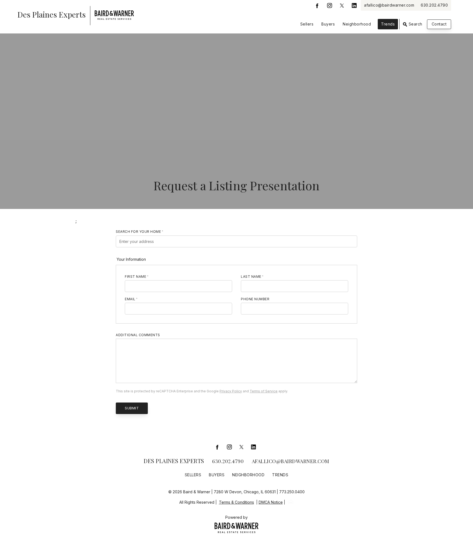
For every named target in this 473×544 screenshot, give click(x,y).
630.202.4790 (434, 5)
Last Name (251, 276)
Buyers (328, 24)
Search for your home (138, 231)
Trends (388, 24)
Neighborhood (357, 24)
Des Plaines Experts (174, 460)
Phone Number (255, 299)
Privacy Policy (231, 391)
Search (414, 24)
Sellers (307, 24)
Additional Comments (138, 335)
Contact (439, 24)
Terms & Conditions (236, 502)
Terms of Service (264, 391)
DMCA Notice (271, 502)
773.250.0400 (292, 491)
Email (130, 299)
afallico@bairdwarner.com (389, 5)
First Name (135, 276)
